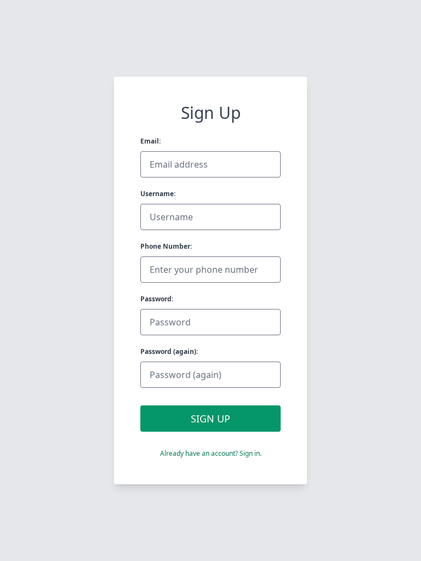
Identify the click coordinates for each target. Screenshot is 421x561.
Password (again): (169, 351)
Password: (156, 299)
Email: (150, 141)
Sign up (210, 418)
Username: (157, 193)
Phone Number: (166, 246)
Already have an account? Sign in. (210, 453)
